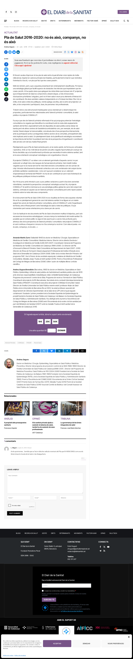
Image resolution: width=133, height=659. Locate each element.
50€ (55, 321)
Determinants (65, 21)
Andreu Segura (9, 47)
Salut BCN (114, 21)
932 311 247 (72, 559)
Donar (61, 330)
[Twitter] (6, 69)
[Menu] (5, 21)
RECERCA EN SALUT (30, 21)
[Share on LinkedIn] (18, 52)
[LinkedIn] (6, 84)
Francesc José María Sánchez (71, 428)
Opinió (104, 21)
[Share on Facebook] (6, 52)
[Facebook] (6, 64)
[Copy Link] (6, 99)
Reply (83, 458)
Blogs (16, 21)
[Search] (128, 21)
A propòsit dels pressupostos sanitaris (15, 424)
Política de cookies (8, 655)
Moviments (79, 21)
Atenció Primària (10, 343)
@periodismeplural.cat (82, 549)
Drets (52, 21)
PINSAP (29, 343)
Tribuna (65, 418)
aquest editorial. (71, 63)
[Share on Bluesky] (14, 52)
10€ (40, 321)
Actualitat (11, 32)
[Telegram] (6, 79)
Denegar (86, 644)
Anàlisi (8, 418)
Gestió (44, 21)
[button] (129, 637)
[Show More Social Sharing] (22, 52)
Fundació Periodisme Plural (30, 551)
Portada (6, 26)
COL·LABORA (123, 12)
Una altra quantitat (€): (38, 330)
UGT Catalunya (37, 433)
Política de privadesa (20, 655)
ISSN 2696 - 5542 (27, 555)
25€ (48, 321)
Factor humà (92, 21)
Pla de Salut (37, 343)
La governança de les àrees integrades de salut (71, 424)
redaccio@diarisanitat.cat (76, 551)
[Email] (6, 94)
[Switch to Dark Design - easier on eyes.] (124, 21)
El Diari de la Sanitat (28, 546)
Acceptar (57, 644)
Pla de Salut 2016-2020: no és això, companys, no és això (45, 39)
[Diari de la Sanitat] (66, 12)
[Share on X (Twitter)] (10, 52)
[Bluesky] (6, 74)
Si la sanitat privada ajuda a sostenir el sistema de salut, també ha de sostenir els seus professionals (43, 426)
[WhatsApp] (6, 89)
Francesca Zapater (10, 428)
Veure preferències (116, 644)
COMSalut (21, 343)
